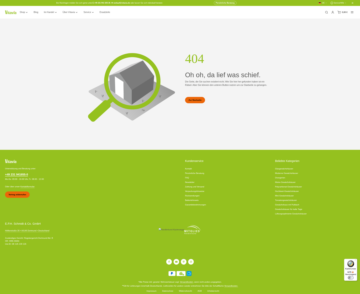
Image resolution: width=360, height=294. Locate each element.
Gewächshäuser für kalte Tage (288, 209)
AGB (200, 291)
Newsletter (189, 182)
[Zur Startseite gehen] (10, 12)
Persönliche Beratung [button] (225, 3)
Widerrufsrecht (185, 291)
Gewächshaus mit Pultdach (287, 205)
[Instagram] (191, 262)
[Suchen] (326, 12)
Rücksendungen (192, 196)
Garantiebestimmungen (195, 205)
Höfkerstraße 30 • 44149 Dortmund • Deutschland (27, 230)
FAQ (187, 178)
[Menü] (355, 260)
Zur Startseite (195, 100)
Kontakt (188, 169)
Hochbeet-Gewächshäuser (287, 191)
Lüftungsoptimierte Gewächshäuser (291, 214)
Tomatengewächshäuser (286, 200)
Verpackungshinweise (194, 191)
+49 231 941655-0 (16, 174)
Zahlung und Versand (194, 187)
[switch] (351, 277)
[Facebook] (169, 262)
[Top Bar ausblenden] (353, 3)
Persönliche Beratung (194, 173)
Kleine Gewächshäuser (285, 182)
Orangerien (280, 178)
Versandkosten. (231, 286)
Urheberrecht (213, 291)
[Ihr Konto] (333, 12)
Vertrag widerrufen (17, 194)
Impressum (152, 291)
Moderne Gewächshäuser (286, 173)
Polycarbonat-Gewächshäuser (288, 187)
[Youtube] (176, 262)
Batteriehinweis (192, 200)
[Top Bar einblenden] (352, 12)
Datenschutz (167, 291)
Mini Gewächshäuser (284, 196)
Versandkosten (186, 282)
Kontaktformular (27, 186)
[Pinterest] (183, 262)
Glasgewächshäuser (284, 169)
